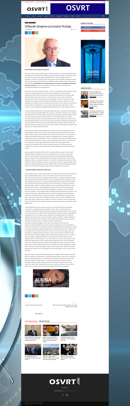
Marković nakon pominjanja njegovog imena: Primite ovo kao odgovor (68, 358)
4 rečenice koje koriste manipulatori (34, 305)
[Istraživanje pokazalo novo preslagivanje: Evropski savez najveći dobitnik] (33, 349)
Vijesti (33, 16)
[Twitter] (29, 32)
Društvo (44, 335)
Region (46, 16)
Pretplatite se (101, 30)
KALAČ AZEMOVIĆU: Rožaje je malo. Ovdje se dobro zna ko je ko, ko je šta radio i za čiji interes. (33, 339)
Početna (28, 16)
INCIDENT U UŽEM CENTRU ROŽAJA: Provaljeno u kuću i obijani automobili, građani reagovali (51, 358)
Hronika (39, 16)
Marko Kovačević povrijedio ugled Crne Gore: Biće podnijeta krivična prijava (65, 305)
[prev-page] (26, 362)
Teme (72, 16)
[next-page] (28, 362)
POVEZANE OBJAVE (31, 321)
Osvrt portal (28, 29)
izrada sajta (27, 404)
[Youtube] (104, 2)
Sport (52, 16)
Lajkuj (102, 27)
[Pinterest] (33, 32)
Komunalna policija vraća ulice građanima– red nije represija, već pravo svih (68, 339)
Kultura (65, 16)
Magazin (59, 16)
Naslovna (27, 20)
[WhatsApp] (36, 32)
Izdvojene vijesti (32, 22)
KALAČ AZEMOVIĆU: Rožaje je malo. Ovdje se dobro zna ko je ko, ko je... (96, 93)
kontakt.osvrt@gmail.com (69, 391)
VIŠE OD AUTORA (44, 321)
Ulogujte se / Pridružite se (41, 2)
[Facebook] (102, 2)
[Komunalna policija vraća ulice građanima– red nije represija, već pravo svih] (69, 330)
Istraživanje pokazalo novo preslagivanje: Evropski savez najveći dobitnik (33, 358)
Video (78, 16)
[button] (103, 16)
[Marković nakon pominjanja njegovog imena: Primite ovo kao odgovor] (69, 349)
